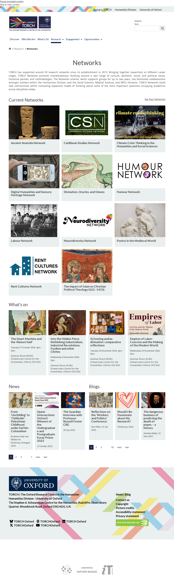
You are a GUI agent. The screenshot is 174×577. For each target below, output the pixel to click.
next (38, 457)
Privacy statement (127, 516)
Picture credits (125, 507)
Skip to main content (10, 4)
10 (112, 447)
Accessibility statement (130, 512)
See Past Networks (155, 99)
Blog (128, 494)
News (119, 494)
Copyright (122, 504)
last (45, 457)
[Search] (162, 28)
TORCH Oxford (76, 521)
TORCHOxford (23, 525)
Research (19, 48)
